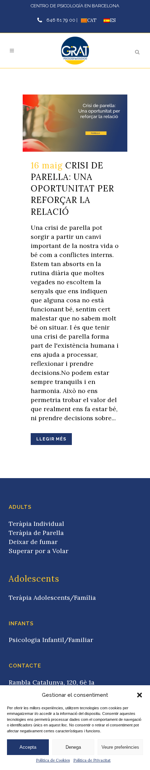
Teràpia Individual (36, 524)
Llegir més (51, 439)
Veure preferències (120, 747)
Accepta (28, 747)
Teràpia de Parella (36, 533)
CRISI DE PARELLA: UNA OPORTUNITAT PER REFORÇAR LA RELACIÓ (72, 188)
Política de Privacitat (92, 760)
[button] (139, 695)
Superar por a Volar (38, 551)
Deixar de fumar (33, 542)
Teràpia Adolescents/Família (52, 598)
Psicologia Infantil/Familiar (51, 640)
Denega (73, 747)
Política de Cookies (53, 760)
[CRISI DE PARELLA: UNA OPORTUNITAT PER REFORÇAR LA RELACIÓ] (75, 123)
